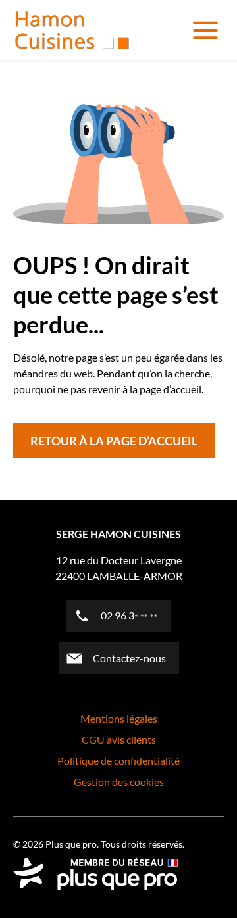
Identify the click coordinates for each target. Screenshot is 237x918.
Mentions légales (118, 718)
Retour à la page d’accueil (114, 440)
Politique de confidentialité (118, 760)
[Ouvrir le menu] (205, 30)
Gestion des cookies (119, 781)
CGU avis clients (119, 739)
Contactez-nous (129, 658)
